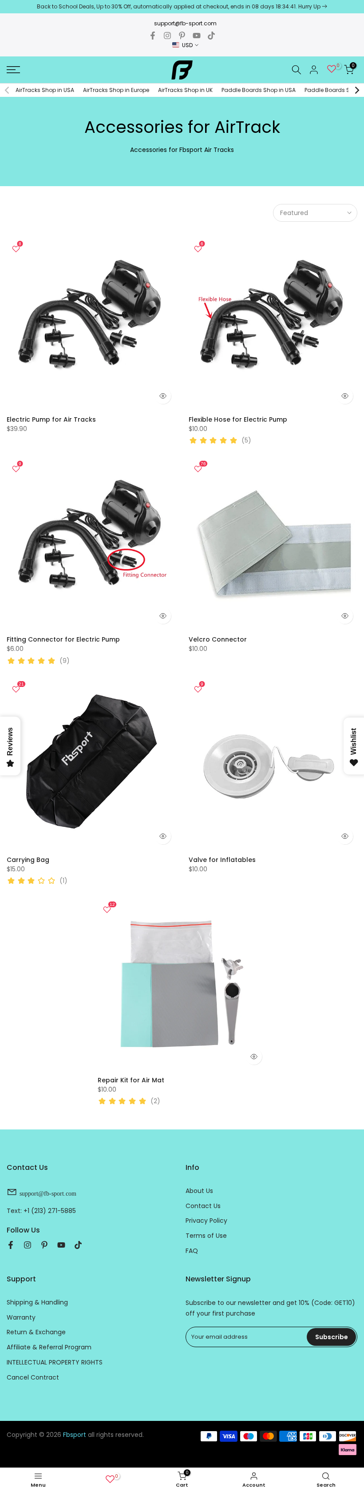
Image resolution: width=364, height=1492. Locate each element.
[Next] (356, 90)
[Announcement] (182, 6)
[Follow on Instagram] (167, 35)
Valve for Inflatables (222, 859)
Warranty (21, 1317)
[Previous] (7, 90)
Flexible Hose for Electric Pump (238, 419)
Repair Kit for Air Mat (131, 1080)
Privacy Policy (206, 1220)
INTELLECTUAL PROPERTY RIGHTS (55, 1362)
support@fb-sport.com (185, 23)
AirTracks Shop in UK (185, 90)
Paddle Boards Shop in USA (259, 90)
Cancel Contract (33, 1377)
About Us (199, 1190)
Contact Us (203, 1205)
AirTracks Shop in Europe (116, 90)
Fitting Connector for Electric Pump (63, 639)
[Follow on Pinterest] (182, 35)
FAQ (192, 1250)
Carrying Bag (28, 859)
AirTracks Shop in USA (45, 90)
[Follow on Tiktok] (211, 35)
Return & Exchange (36, 1332)
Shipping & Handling (37, 1302)
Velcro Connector (218, 639)
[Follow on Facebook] (153, 35)
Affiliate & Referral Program (49, 1347)
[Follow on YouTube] (197, 35)
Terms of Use (206, 1235)
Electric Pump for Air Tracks (51, 419)
